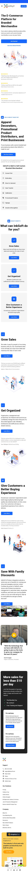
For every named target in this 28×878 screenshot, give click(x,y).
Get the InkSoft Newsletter (9, 817)
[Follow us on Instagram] (8, 870)
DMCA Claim (8, 781)
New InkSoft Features (8, 822)
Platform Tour (6, 792)
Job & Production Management (10, 802)
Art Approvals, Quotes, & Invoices (11, 799)
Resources (5, 820)
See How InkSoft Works (14, 45)
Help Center (7, 773)
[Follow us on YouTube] (14, 870)
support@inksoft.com (10, 771)
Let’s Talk (23, 6)
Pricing (4, 789)
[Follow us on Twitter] (17, 870)
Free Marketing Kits (7, 815)
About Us (5, 813)
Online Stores (6, 794)
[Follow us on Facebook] (11, 870)
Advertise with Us (7, 827)
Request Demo (11, 745)
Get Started (14, 41)
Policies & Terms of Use (10, 778)
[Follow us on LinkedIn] (20, 870)
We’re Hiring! (6, 825)
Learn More (14, 257)
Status (6, 776)
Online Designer (6, 797)
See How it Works (8, 154)
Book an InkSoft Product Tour (10, 804)
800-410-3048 (8, 769)
